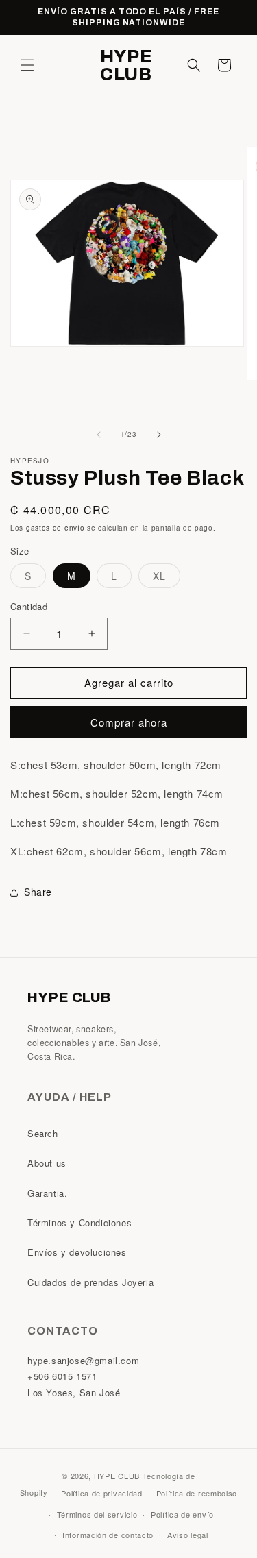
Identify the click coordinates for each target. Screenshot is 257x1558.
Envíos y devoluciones (77, 1251)
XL (166, 578)
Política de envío (182, 1514)
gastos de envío (55, 528)
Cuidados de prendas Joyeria (90, 1282)
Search (42, 1133)
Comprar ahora (128, 722)
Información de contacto (108, 1534)
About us (46, 1162)
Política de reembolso (197, 1492)
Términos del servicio (97, 1514)
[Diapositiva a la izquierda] (99, 434)
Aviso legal (187, 1534)
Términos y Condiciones (79, 1222)
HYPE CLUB (117, 1475)
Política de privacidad (101, 1492)
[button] (27, 65)
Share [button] (38, 892)
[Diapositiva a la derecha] (159, 434)
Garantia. (47, 1193)
